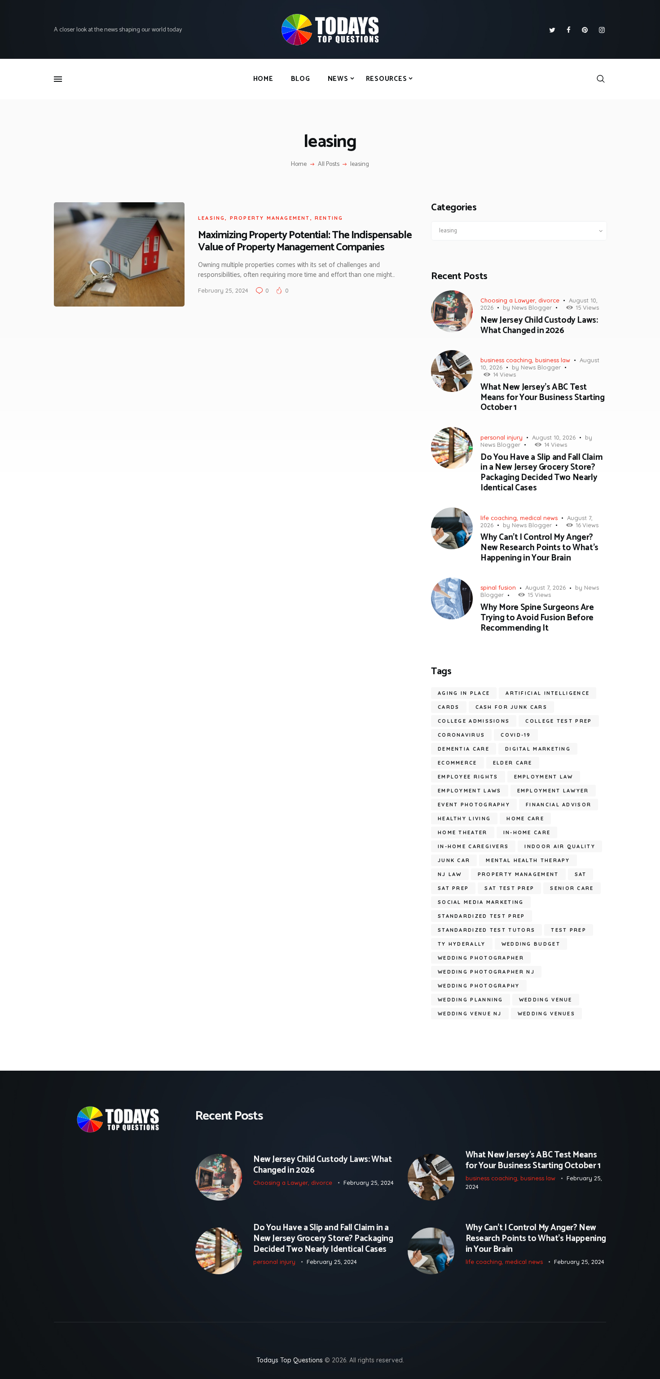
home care (525, 818)
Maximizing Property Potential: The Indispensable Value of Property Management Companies (305, 241)
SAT (581, 874)
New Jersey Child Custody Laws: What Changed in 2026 (539, 326)
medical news (539, 517)
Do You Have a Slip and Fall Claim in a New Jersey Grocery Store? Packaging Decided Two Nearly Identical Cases (541, 473)
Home (299, 164)
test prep (568, 930)
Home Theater (463, 832)
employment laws (470, 790)
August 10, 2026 (554, 437)
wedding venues (546, 1013)
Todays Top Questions (289, 1360)
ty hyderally (462, 944)
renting (329, 218)
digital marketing (538, 749)
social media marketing (481, 902)
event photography (474, 804)
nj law (450, 874)
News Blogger (532, 307)
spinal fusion (498, 587)
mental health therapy (528, 860)
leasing (211, 218)
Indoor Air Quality (559, 846)
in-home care (527, 832)
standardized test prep (481, 916)
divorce (548, 300)
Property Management (270, 218)
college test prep (558, 721)
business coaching (506, 360)
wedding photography (479, 986)
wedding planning (470, 999)
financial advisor (558, 804)
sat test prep (509, 888)
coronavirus (461, 735)
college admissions (474, 721)
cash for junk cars (511, 707)
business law (552, 360)
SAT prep (453, 888)
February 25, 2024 (223, 290)
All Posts (328, 164)
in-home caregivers (473, 846)
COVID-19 (516, 735)
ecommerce (457, 763)
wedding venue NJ (470, 1013)
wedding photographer (481, 958)
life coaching (498, 517)
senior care (572, 888)
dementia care (463, 749)
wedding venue (545, 999)
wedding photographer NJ (486, 972)
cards (449, 707)
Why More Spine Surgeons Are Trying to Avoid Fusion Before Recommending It (537, 618)
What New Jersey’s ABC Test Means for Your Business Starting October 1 (542, 398)
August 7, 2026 (545, 587)
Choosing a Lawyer (507, 300)
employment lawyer (553, 790)
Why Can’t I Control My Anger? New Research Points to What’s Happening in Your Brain (539, 548)
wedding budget (531, 944)
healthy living (464, 818)
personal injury (501, 437)
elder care (512, 763)
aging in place (464, 693)
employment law (543, 777)
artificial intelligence (548, 693)
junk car (454, 860)
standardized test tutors (486, 930)
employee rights (468, 777)
